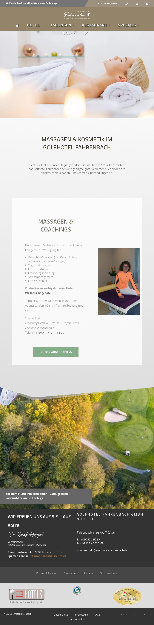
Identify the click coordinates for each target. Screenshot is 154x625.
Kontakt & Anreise (46, 573)
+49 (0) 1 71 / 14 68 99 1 (51, 332)
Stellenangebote (107, 4)
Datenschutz (61, 615)
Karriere (88, 573)
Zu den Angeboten (54, 352)
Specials (127, 25)
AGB (97, 615)
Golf (68, 33)
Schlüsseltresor (109, 573)
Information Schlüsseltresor (48, 556)
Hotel (33, 25)
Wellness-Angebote (38, 293)
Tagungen (60, 25)
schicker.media (141, 615)
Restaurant (95, 25)
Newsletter (70, 573)
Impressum (81, 615)
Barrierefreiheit (77, 619)
